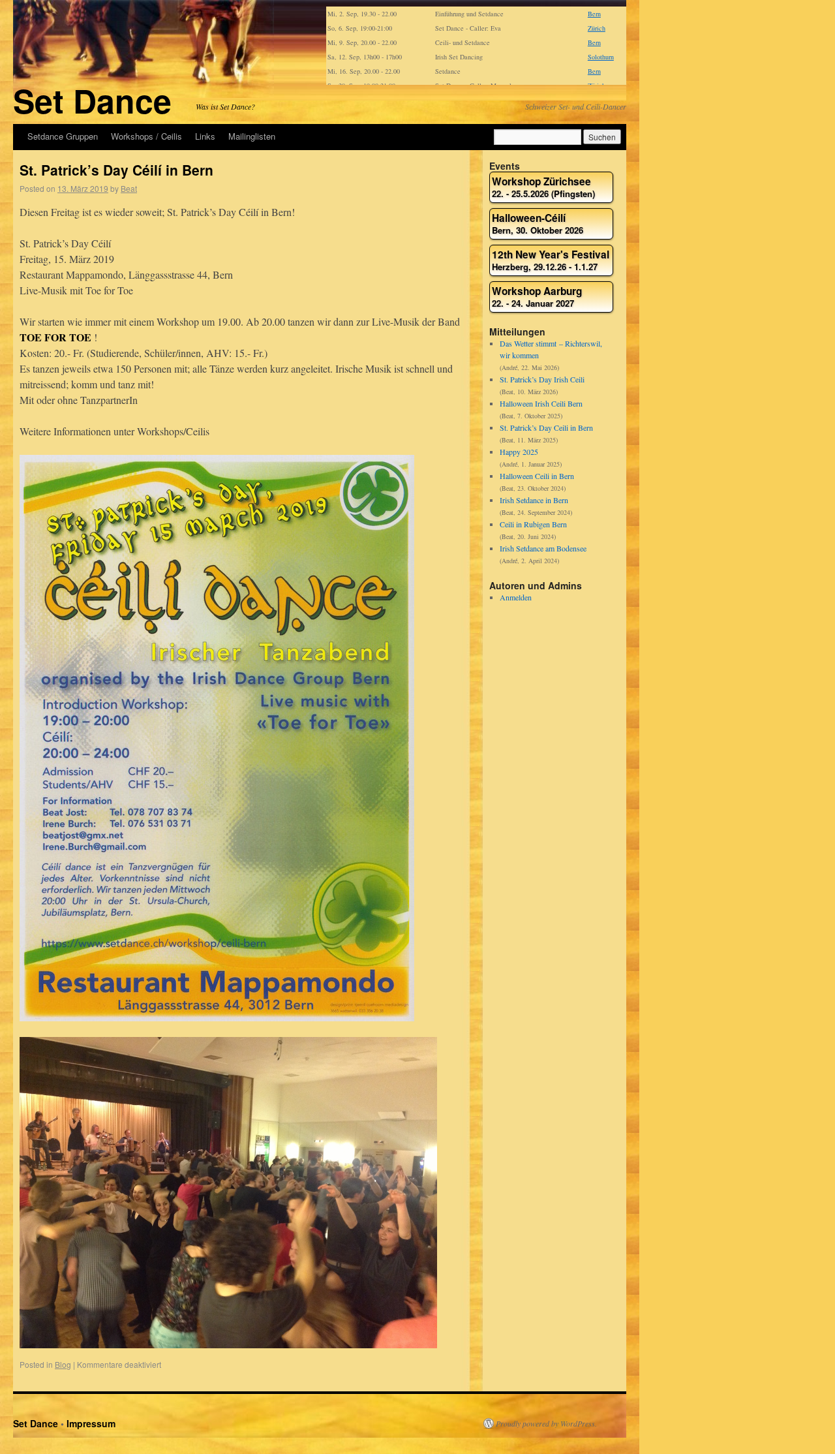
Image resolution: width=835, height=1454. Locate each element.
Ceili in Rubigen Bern (533, 524)
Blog (63, 1364)
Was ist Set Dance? (225, 106)
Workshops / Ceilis (146, 136)
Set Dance (92, 100)
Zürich (596, 28)
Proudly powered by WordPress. (546, 1423)
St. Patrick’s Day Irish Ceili (542, 379)
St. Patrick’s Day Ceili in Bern (546, 427)
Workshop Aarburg (537, 297)
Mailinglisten (251, 136)
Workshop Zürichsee (543, 188)
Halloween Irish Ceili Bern (541, 403)
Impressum (91, 1423)
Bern (594, 13)
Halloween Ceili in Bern (537, 476)
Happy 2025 (519, 451)
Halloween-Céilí (537, 224)
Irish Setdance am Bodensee (543, 548)
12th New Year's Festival (550, 261)
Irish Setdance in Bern (534, 500)
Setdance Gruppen (62, 136)
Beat (129, 188)
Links (205, 136)
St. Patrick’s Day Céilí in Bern (116, 169)
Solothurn (601, 56)
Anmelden (516, 597)
